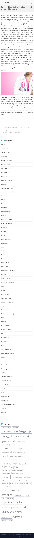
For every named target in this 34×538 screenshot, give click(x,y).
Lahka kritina (4, 243)
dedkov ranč (15, 427)
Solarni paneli (5, 361)
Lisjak (5, 456)
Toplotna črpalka (6, 380)
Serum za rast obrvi (6, 349)
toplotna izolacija (12, 502)
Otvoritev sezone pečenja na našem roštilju (16, 127)
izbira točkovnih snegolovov (16, 444)
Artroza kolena (5, 153)
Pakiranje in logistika (7, 302)
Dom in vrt (4, 176)
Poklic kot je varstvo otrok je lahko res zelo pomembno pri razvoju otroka (15, 131)
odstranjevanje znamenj (17, 473)
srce (3, 498)
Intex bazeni (4, 200)
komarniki (26, 452)
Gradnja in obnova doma (8, 192)
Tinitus (3, 373)
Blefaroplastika (5, 164)
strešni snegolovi (9, 498)
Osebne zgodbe (5, 294)
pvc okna (7, 495)
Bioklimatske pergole (7, 160)
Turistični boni (5, 384)
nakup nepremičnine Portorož (9, 459)
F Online (6, 2)
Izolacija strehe (5, 211)
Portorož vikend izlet (24, 480)
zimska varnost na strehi (7, 520)
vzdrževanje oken (12, 512)
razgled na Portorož (18, 495)
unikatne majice (15, 507)
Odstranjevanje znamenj (8, 282)
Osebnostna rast (6, 298)
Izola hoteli (4, 208)
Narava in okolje (6, 266)
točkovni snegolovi (6, 507)
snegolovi (27, 495)
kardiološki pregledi (6, 452)
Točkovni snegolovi (6, 376)
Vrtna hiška (4, 408)
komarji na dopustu (17, 452)
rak (23, 47)
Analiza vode (4, 149)
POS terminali (5, 483)
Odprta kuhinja (5, 278)
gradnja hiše (9, 441)
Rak (2, 333)
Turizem (3, 388)
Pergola (3, 306)
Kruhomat (4, 235)
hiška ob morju (21, 441)
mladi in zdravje (19, 456)
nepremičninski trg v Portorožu (16, 470)
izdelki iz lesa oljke (12, 448)
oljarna (6, 477)
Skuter (3, 357)
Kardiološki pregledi (6, 219)
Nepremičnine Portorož (8, 270)
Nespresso (4, 274)
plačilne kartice (5, 480)
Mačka (3, 251)
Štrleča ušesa (5, 365)
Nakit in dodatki (5, 263)
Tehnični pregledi (6, 369)
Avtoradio (4, 156)
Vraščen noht (5, 400)
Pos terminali (5, 310)
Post (2, 318)
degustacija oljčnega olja (16, 431)
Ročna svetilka (5, 337)
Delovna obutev (5, 172)
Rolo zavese (4, 341)
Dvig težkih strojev (6, 180)
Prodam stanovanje (6, 329)
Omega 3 (4, 290)
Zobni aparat (5, 416)
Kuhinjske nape (5, 239)
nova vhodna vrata (6, 473)
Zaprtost (3, 412)
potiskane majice (14, 483)
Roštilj (3, 345)
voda (24, 507)
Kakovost (4, 215)
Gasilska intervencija (7, 188)
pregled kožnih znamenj (25, 483)
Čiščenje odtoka (5, 168)
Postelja (3, 321)
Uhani (3, 392)
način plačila (4, 470)
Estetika (3, 184)
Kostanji (3, 231)
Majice (3, 255)
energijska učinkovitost (15, 436)
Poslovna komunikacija (7, 314)
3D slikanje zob (5, 145)
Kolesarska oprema (6, 223)
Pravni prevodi (5, 325)
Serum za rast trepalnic (7, 353)
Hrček (3, 196)
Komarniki (4, 227)
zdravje (17, 517)
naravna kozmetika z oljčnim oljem (14, 465)
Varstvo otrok (5, 396)
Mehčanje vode (5, 259)
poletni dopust (14, 480)
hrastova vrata (5, 444)
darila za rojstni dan (6, 427)
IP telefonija (4, 204)
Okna (2, 286)
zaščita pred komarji (6, 517)
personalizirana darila (17, 477)
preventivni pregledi (6, 486)
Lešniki (3, 247)
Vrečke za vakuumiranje (8, 404)
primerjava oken (11, 490)
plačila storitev (27, 477)
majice (11, 456)
